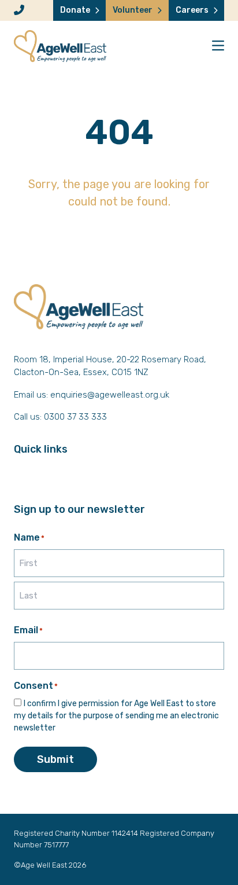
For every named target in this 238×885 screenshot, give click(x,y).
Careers (192, 10)
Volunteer (133, 10)
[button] (218, 46)
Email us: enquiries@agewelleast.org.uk (91, 395)
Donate (75, 10)
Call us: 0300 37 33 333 (60, 417)
